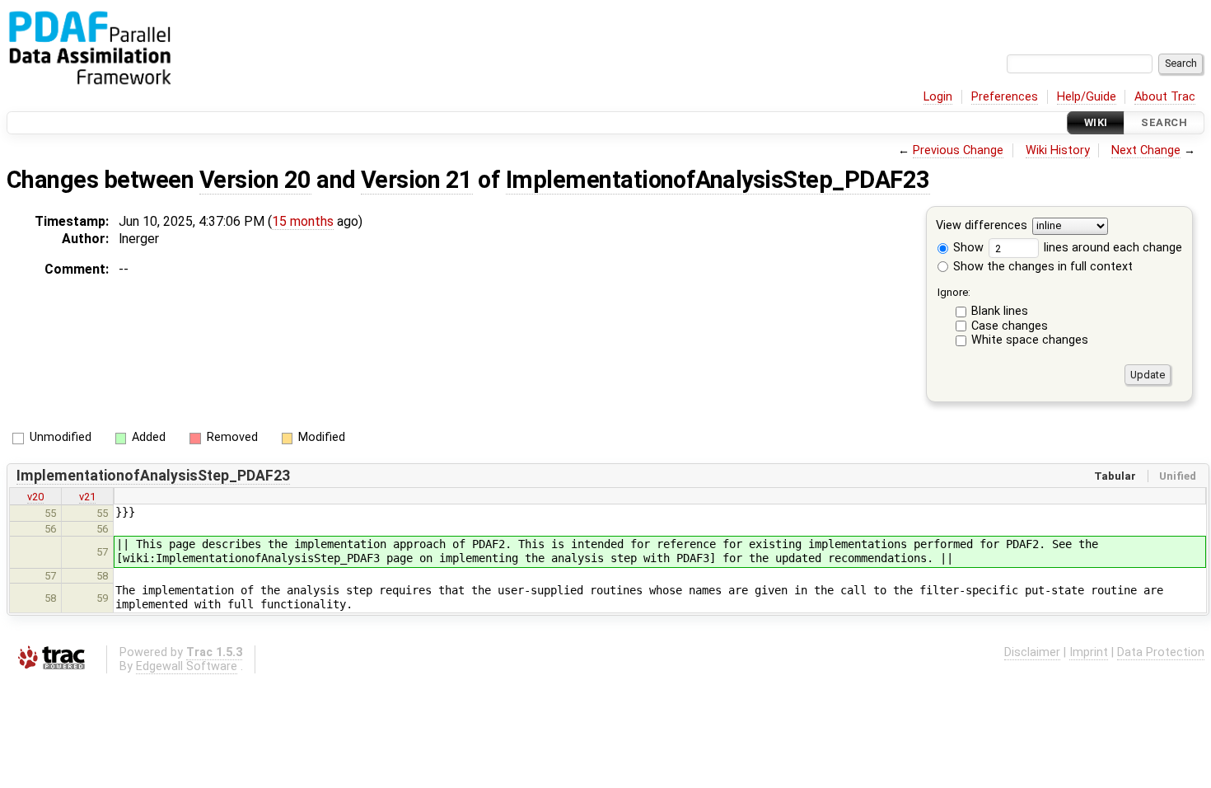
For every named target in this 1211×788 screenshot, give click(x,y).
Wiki (1096, 122)
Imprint (1088, 652)
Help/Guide (1086, 97)
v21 (87, 496)
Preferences (1004, 97)
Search (1164, 122)
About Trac (1164, 97)
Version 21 (417, 180)
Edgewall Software (186, 666)
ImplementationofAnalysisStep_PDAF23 (718, 180)
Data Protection (1160, 652)
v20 (35, 496)
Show (967, 248)
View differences (981, 226)
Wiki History (1058, 150)
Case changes (1009, 326)
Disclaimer (1032, 652)
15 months (303, 221)
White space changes (1029, 340)
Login (937, 97)
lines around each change (1111, 248)
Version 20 (255, 180)
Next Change (1146, 150)
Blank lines (999, 311)
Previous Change (958, 150)
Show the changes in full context (1041, 267)
